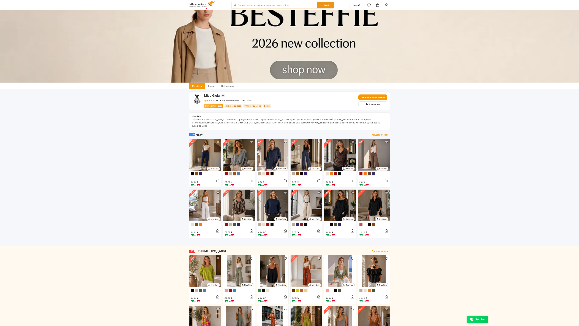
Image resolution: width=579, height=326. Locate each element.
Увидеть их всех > (381, 135)
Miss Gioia (197, 86)
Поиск (325, 5)
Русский (356, 5)
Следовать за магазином (373, 97)
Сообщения (374, 104)
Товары (211, 86)
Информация (227, 86)
